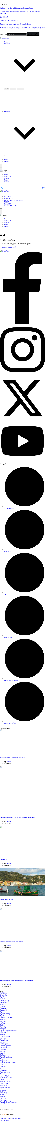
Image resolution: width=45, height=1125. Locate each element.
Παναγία (3, 1008)
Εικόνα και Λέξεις (6, 1077)
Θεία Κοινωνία (5, 1104)
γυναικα (2, 1096)
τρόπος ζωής (4, 1083)
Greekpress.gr (4, 1000)
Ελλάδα (2, 1006)
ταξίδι (2, 1064)
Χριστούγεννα (5, 1072)
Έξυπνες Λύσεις (5, 1081)
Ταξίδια (2, 1059)
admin (9, 762)
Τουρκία (3, 1074)
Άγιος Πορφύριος (6, 1057)
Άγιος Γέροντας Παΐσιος (8, 1062)
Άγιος (2, 1012)
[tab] (6, 89)
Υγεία (2, 1016)
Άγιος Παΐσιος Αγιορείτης (8, 1102)
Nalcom (4, 1115)
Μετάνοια (3, 1070)
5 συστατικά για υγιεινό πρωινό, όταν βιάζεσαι (15, 24)
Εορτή (2, 1094)
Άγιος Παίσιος (5, 1014)
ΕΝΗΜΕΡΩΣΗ (5, 1036)
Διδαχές (2, 999)
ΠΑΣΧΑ (3, 1098)
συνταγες (3, 1042)
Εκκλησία (3, 995)
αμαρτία (2, 1053)
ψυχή (1, 1068)
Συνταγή (3, 1038)
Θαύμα (2, 1023)
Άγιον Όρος (4, 1040)
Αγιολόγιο (3, 997)
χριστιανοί (3, 1085)
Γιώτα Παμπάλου (6, 1046)
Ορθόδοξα (3, 993)
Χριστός (3, 1027)
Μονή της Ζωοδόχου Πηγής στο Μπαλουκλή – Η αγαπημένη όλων (22, 27)
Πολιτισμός (4, 1044)
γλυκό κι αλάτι (5, 1087)
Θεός (1, 1025)
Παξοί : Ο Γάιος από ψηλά (8, 20)
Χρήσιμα (3, 1021)
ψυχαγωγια (3, 1091)
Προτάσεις (3, 1100)
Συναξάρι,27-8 (5, 17)
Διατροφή (3, 1049)
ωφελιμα (3, 1004)
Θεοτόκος (3, 1092)
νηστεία (2, 1051)
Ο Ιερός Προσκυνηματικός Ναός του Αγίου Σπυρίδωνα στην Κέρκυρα (17, 817)
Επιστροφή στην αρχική (8, 247)
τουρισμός (3, 1061)
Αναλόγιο (3, 1019)
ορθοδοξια (3, 1002)
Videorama (3, 1089)
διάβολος (3, 1055)
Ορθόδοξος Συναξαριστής (8, 1031)
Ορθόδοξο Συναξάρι (6, 1017)
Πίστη (2, 1079)
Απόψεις (3, 1029)
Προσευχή (3, 1010)
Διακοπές (3, 1066)
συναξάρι (3, 1032)
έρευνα (2, 1034)
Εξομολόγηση (4, 1076)
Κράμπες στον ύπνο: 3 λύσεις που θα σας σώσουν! (17, 8)
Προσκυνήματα (5, 1047)
